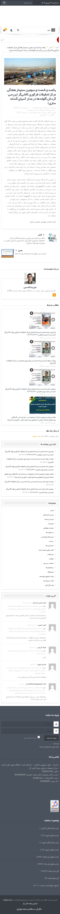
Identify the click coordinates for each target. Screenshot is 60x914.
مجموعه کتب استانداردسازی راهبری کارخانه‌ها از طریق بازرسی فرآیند (26, 652)
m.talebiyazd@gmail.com (36, 684)
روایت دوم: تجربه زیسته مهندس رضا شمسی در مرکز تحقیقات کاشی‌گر (29, 481)
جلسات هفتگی (44, 110)
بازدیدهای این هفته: (50, 857)
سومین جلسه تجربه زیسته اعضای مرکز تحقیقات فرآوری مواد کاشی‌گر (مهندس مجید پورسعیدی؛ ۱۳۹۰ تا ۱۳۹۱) (30, 390)
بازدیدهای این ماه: (51, 864)
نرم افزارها (50, 567)
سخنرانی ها (50, 545)
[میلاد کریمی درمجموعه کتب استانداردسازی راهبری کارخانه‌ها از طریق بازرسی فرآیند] (52, 651)
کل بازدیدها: (53, 871)
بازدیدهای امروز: (52, 835)
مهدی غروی (42, 664)
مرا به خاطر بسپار (30, 738)
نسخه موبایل (21, 909)
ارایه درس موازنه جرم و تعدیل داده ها (30, 253)
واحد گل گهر (49, 585)
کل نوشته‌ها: (53, 878)
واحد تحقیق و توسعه (46, 576)
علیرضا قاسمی (37, 108)
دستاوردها (50, 532)
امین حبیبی (42, 625)
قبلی (40, 235)
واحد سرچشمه (33, 110)
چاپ (49, 115)
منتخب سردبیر (48, 563)
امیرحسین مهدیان (39, 602)
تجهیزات (51, 523)
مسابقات (50, 554)
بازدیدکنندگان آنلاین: (49, 828)
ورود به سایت (51, 738)
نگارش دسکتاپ (35, 909)
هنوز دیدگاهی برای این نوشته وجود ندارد (42, 112)
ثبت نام (56, 743)
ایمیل (42, 115)
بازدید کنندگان (48, 515)
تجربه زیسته (49, 519)
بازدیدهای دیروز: (51, 850)
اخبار (51, 110)
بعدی (20, 250)
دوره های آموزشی (47, 537)
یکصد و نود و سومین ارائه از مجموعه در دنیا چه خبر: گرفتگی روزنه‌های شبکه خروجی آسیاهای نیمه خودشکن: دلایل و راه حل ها (31, 418)
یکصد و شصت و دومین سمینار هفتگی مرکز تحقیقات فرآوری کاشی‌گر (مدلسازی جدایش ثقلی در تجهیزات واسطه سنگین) (24, 240)
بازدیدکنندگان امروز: (50, 842)
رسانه (51, 541)
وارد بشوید (36, 436)
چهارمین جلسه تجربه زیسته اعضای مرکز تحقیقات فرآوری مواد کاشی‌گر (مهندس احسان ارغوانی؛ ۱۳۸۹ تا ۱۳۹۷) (30, 333)
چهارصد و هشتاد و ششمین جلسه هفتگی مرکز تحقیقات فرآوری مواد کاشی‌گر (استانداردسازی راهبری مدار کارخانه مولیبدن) (26, 608)
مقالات (51, 559)
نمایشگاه (51, 572)
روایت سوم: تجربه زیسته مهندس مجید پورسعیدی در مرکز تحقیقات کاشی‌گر (31, 362)
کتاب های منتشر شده (46, 550)
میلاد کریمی (41, 647)
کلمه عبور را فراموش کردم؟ (49, 746)
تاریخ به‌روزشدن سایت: (49, 885)
